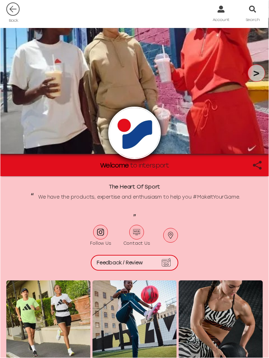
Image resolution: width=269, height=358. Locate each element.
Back (14, 20)
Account (221, 19)
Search (253, 19)
